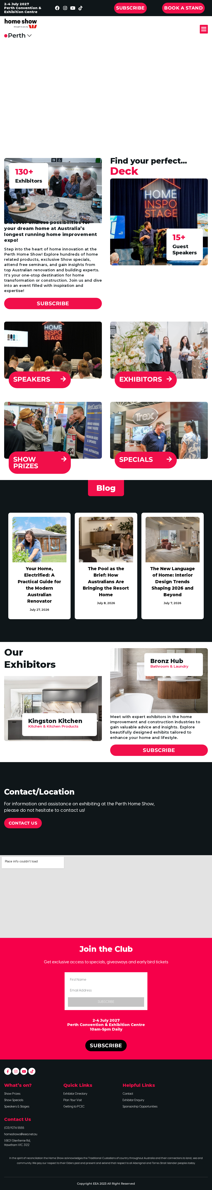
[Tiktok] (80, 8)
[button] (204, 29)
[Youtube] (72, 8)
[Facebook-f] (7, 1071)
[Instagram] (65, 8)
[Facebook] (57, 8)
